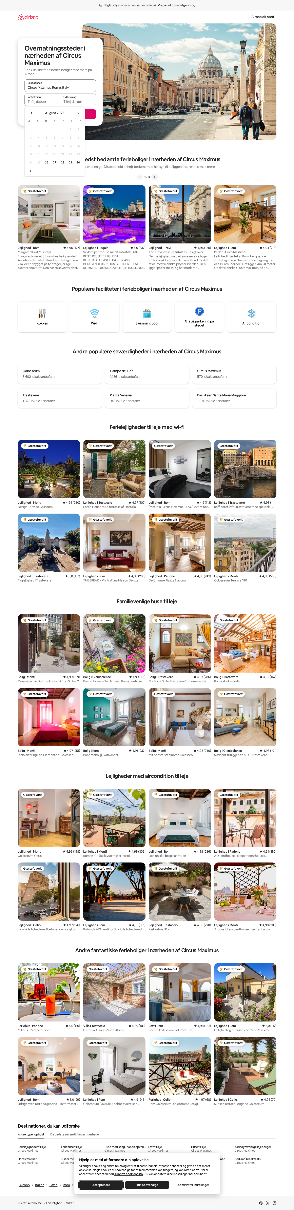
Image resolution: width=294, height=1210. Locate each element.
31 (31, 171)
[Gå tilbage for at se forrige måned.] (31, 113)
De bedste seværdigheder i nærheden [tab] (75, 1134)
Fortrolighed (54, 1203)
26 (46, 162)
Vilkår (70, 1203)
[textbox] (42, 101)
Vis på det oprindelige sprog (176, 5)
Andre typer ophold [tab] (31, 1134)
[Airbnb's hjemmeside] (28, 17)
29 (70, 162)
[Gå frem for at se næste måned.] (78, 113)
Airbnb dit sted (262, 17)
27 (54, 162)
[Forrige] (139, 177)
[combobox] (60, 87)
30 (78, 162)
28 (62, 162)
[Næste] (154, 177)
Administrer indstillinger (193, 1185)
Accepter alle (101, 1185)
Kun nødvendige (147, 1185)
